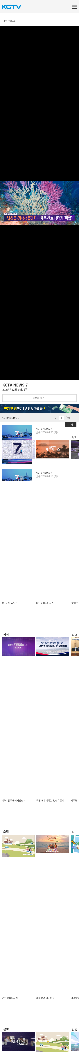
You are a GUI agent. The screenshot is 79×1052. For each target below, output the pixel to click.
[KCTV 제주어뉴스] (52, 449)
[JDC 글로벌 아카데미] (18, 1041)
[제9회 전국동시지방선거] (18, 646)
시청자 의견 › (39, 398)
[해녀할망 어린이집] (52, 844)
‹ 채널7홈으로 (8, 20)
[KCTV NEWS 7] (18, 449)
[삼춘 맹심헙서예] (18, 846)
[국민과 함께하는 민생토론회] (52, 646)
